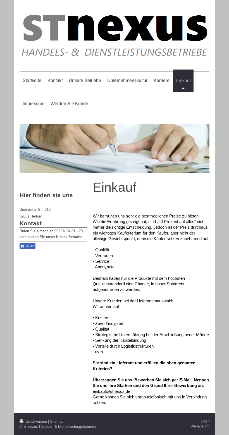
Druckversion (36, 421)
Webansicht (199, 426)
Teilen (29, 246)
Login (205, 421)
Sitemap (56, 421)
